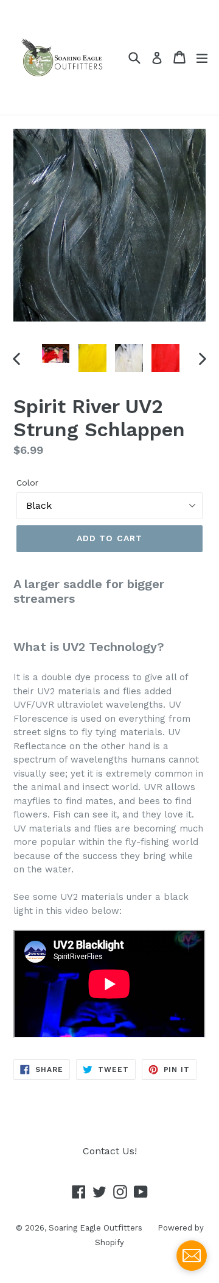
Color (27, 482)
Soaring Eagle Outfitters (95, 1227)
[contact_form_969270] (191, 1255)
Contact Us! (110, 1151)
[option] (56, 353)
